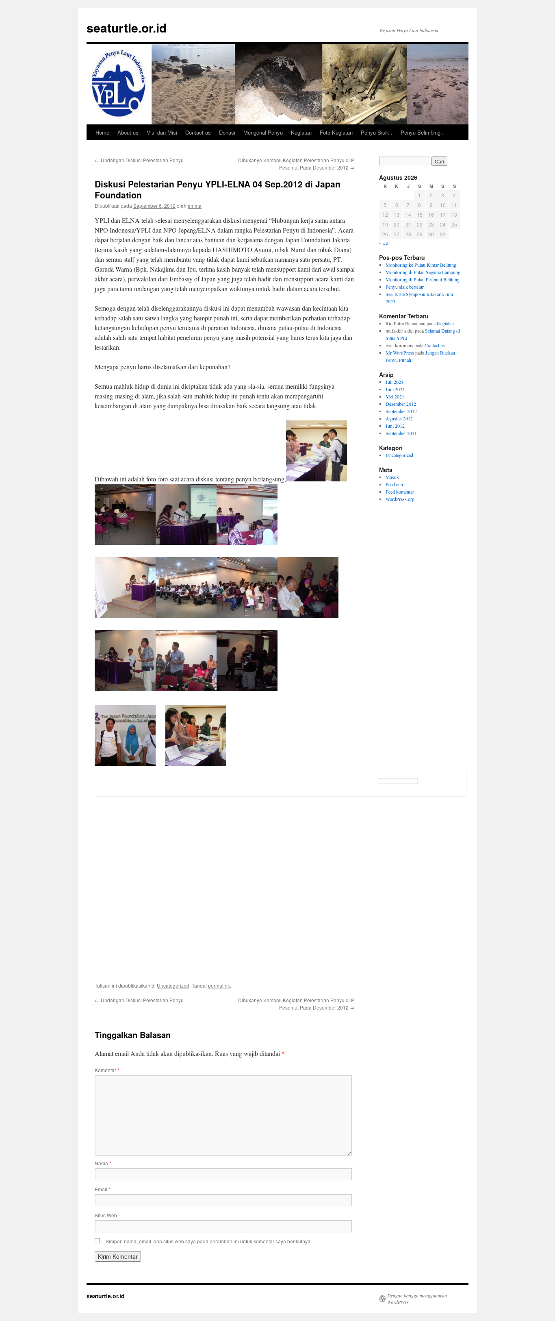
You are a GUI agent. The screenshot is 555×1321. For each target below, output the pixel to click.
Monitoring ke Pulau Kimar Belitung (421, 264)
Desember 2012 (401, 403)
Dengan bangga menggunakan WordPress (417, 1298)
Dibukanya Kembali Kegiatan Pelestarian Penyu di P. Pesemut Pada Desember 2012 (296, 164)
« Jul (384, 242)
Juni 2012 (395, 425)
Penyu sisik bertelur (405, 286)
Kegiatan (301, 132)
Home (102, 132)
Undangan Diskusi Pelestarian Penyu (139, 160)
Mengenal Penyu (263, 132)
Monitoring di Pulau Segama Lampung (423, 272)
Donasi (227, 132)
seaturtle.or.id (127, 27)
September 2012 (401, 411)
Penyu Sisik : (376, 132)
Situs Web (106, 1215)
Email (103, 1189)
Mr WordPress (400, 352)
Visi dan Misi (162, 132)
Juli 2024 (394, 382)
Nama (103, 1163)
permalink (219, 985)
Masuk (392, 477)
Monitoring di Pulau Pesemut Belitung (423, 279)
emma (195, 205)
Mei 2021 (395, 396)
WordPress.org (400, 499)
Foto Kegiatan (336, 132)
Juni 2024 (395, 389)
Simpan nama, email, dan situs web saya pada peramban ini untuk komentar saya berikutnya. (209, 1241)
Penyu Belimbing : (422, 132)
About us (128, 132)
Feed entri (395, 484)
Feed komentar (400, 491)
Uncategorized (173, 985)
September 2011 (401, 433)
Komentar (107, 1069)
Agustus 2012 (399, 418)
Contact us (198, 132)
